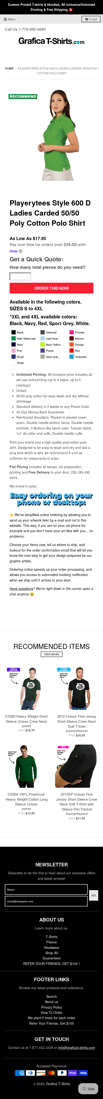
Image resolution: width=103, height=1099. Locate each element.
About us (51, 1001)
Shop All (51, 952)
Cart (93, 19)
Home (9, 68)
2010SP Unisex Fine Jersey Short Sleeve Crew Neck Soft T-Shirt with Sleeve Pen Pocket (76, 801)
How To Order (51, 1012)
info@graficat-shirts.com (76, 1047)
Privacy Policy (51, 1007)
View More (51, 654)
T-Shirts (51, 936)
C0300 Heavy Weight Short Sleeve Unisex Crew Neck (26, 719)
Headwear (51, 947)
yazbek (26, 726)
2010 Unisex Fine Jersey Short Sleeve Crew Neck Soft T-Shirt (76, 721)
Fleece (51, 942)
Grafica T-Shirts (58, 1083)
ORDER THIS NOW (51, 288)
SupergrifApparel (77, 731)
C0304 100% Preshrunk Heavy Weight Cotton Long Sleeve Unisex (26, 799)
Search (51, 996)
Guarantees (52, 958)
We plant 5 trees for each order (51, 1017)
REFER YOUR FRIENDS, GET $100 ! (51, 963)
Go (94, 895)
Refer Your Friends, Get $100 (51, 1023)
